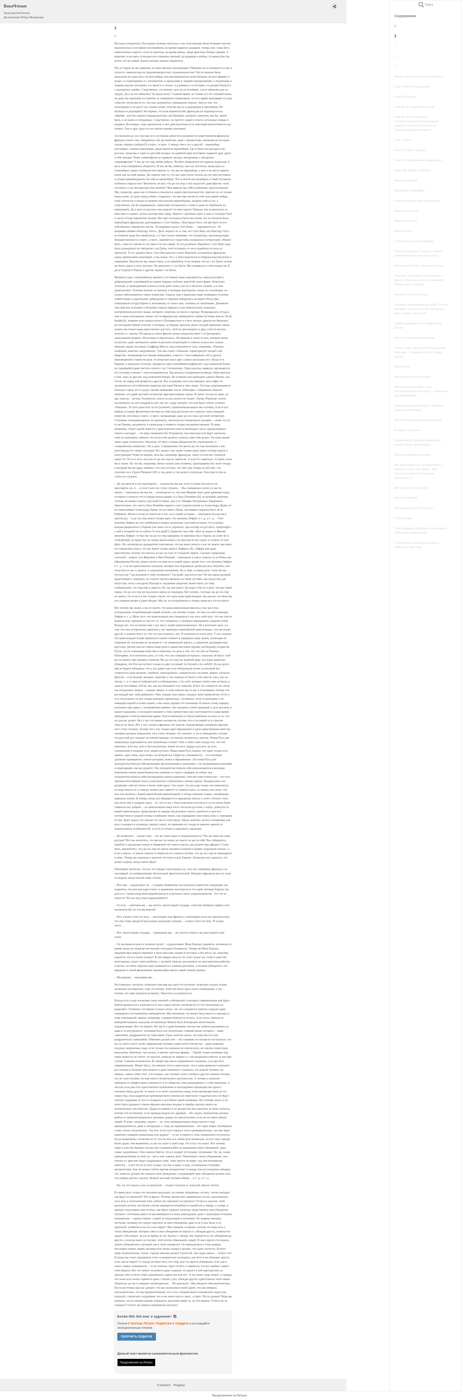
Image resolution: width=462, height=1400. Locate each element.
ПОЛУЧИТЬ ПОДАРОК (136, 1336)
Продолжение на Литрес (136, 1362)
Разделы (179, 1385)
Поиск (425, 4)
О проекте (164, 1385)
